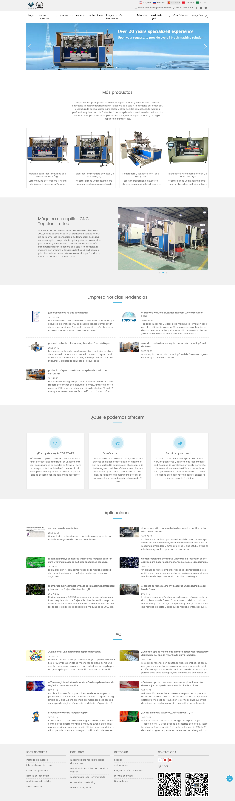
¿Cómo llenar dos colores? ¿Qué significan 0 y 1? (167, 712)
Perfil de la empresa (37, 759)
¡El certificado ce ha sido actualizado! (68, 312)
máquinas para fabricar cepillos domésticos (87, 761)
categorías (197, 15)
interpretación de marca (39, 765)
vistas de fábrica (35, 786)
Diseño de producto (117, 453)
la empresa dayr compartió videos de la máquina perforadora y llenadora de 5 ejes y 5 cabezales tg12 (81, 587)
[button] (116, 67)
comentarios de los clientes (63, 528)
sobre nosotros (44, 17)
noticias (80, 15)
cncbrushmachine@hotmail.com (154, 7)
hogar (31, 15)
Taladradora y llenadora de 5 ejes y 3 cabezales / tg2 (187, 175)
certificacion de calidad (38, 781)
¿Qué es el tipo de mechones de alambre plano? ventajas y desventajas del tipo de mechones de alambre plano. (173, 684)
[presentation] (122, 240)
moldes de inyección (81, 787)
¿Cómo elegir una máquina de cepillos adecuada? (74, 651)
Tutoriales (142, 15)
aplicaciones (96, 15)
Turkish (190, 2)
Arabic (203, 2)
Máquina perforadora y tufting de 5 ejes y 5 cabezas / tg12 (47, 175)
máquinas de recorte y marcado (87, 777)
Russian (161, 2)
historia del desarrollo (38, 775)
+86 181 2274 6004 (184, 7)
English (147, 2)
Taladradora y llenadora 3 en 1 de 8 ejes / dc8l (140, 175)
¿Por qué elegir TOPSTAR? (55, 453)
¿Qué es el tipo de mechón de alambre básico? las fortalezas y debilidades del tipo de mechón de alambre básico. (174, 653)
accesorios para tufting (82, 782)
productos (65, 15)
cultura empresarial (37, 770)
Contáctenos (180, 15)
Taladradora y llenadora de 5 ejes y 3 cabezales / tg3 (94, 175)
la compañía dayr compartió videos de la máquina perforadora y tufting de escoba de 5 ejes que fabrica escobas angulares (80, 562)
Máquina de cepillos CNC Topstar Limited (63, 221)
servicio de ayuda (156, 17)
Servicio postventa (180, 453)
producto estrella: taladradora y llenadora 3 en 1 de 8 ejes (78, 343)
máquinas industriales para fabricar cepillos (89, 770)
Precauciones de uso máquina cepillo (68, 712)
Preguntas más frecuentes (114, 17)
